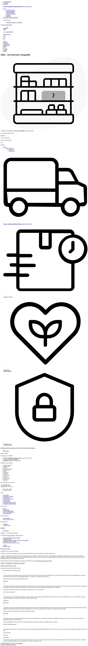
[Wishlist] (4, 36)
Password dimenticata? (8, 511)
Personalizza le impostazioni (18, 563)
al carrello (5, 4)
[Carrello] (45, 38)
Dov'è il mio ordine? (10, 10)
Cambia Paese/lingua (13, 533)
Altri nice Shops (6, 546)
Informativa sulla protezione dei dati (44, 560)
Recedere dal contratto (5, 548)
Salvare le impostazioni (5, 643)
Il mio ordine (6, 495)
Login (4, 29)
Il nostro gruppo (6, 525)
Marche (5, 147)
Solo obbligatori (9, 563)
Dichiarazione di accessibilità (9, 541)
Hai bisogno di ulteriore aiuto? (9, 503)
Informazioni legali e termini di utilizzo (11, 537)
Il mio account (6, 500)
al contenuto (6, 3)
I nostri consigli (6, 518)
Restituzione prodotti (10, 11)
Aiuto (4, 8)
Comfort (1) (11, 149)
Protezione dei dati (7, 539)
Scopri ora (3, 135)
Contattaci (8, 15)
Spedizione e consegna (8, 496)
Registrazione (6, 509)
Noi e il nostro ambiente (8, 519)
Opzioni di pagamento (11, 13)
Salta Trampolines (10, 148)
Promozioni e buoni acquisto (9, 502)
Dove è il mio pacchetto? (8, 512)
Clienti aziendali (6, 501)
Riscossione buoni (7, 513)
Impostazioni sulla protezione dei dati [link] (11, 542)
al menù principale (7, 1)
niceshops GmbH (10, 535)
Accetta (2, 563)
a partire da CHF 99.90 (17, 6)
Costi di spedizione (10, 12)
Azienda (5, 545)
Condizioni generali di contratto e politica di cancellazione (15, 540)
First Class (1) (12, 151)
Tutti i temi (8, 16)
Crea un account (6, 34)
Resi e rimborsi (6, 497)
